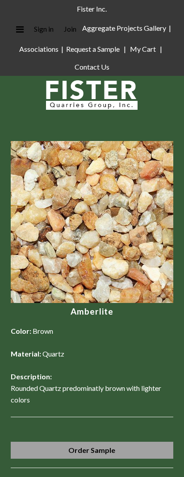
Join (70, 29)
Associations (39, 49)
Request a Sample (93, 49)
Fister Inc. (92, 8)
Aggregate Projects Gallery (124, 28)
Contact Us (92, 66)
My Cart (143, 49)
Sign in (44, 29)
